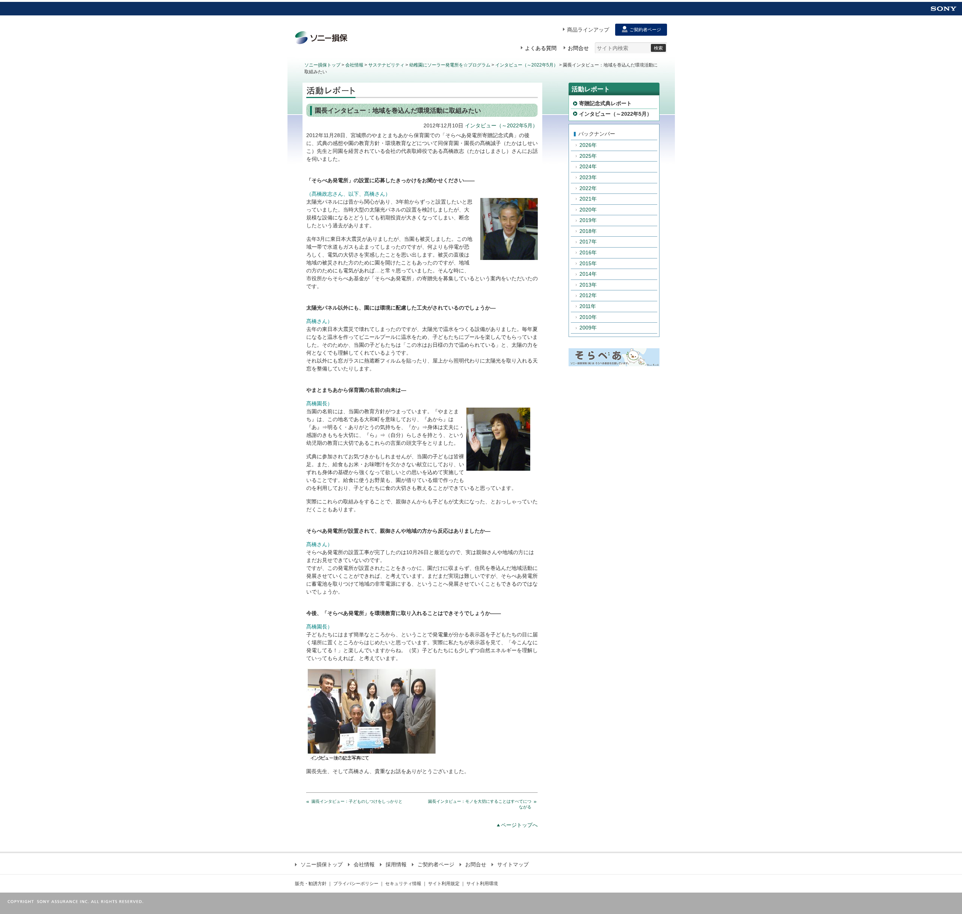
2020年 (588, 210)
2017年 (588, 242)
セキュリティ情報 (403, 883)
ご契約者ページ (435, 864)
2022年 (588, 188)
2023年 (588, 177)
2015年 (588, 263)
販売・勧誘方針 (311, 883)
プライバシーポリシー (355, 883)
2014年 (588, 274)
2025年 (588, 156)
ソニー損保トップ (322, 65)
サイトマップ (513, 864)
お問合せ (475, 864)
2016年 (588, 252)
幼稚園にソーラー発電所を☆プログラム (449, 65)
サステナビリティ (386, 65)
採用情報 (396, 864)
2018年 (588, 231)
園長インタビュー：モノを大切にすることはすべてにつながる (479, 804)
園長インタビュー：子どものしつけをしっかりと (357, 801)
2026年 (588, 145)
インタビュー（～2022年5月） (526, 65)
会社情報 (354, 65)
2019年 (588, 220)
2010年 (588, 317)
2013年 (588, 285)
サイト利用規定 (444, 883)
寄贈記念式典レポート (605, 103)
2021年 (588, 199)
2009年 (588, 328)
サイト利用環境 (482, 883)
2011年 (587, 306)
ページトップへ (519, 825)
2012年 (588, 295)
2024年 (588, 166)
